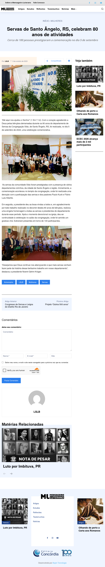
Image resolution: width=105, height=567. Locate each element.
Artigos (81, 523)
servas (45, 282)
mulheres (32, 282)
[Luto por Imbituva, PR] (36, 445)
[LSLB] (36, 399)
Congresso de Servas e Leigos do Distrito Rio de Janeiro (19, 305)
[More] (69, 60)
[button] (101, 9)
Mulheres (56, 20)
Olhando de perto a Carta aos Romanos (87, 112)
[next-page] (11, 474)
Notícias (6, 523)
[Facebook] (89, 3)
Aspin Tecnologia (59, 563)
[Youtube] (101, 3)
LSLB (7, 61)
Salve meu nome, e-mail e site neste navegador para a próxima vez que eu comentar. (37, 362)
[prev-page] (4, 474)
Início (46, 20)
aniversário (8, 282)
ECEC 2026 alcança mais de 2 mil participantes (87, 141)
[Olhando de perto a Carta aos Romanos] (89, 99)
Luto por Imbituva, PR (21, 466)
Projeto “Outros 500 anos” (57, 304)
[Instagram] (95, 3)
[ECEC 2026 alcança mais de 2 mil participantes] (89, 127)
